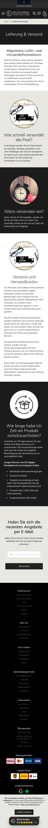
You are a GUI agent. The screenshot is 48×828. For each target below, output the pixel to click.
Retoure (24, 610)
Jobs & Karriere (24, 704)
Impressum (24, 719)
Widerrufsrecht (24, 715)
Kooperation (24, 638)
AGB (24, 712)
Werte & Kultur (24, 627)
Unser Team (24, 631)
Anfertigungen (24, 659)
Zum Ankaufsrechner (24, 676)
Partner (24, 663)
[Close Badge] (38, 817)
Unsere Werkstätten (24, 634)
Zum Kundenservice (24, 595)
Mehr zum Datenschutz (30, 804)
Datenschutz (24, 708)
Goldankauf (24, 680)
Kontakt (24, 614)
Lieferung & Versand (24, 606)
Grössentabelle (24, 655)
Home (6, 21)
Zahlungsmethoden (24, 599)
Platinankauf (24, 691)
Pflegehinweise (24, 651)
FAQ (24, 602)
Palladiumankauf (24, 687)
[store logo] (17, 13)
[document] (24, 806)
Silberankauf (24, 683)
